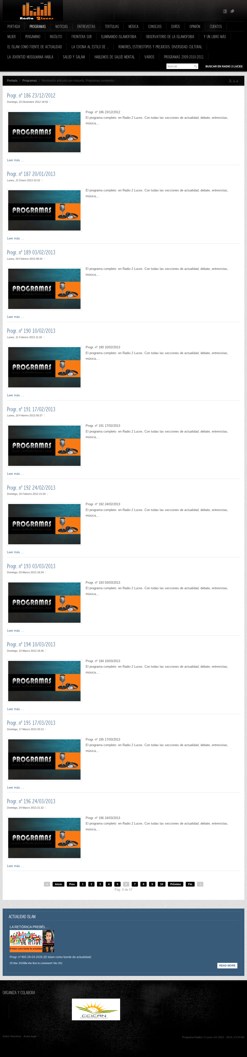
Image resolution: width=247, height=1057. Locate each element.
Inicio (58, 884)
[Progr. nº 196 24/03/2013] (44, 858)
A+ (230, 81)
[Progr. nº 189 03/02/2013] (44, 309)
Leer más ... (15, 160)
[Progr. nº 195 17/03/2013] (44, 780)
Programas (29, 80)
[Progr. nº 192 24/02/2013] (44, 544)
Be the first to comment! (38, 963)
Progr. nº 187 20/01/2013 (31, 173)
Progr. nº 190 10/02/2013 (31, 330)
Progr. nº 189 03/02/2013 (31, 252)
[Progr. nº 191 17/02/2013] (44, 466)
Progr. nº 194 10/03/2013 (31, 644)
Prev (72, 884)
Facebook (225, 11)
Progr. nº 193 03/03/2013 (31, 566)
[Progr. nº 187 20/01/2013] (44, 230)
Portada (12, 80)
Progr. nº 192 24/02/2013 (31, 487)
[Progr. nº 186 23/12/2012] (44, 152)
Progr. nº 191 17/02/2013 (31, 409)
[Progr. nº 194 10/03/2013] (44, 701)
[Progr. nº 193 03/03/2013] (44, 623)
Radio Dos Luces (33, 10)
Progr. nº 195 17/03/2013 (31, 722)
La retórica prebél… (29, 927)
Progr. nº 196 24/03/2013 (31, 801)
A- (238, 81)
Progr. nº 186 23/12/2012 (31, 95)
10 (161, 884)
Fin (190, 884)
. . (146, 1019)
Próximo (175, 884)
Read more (227, 965)
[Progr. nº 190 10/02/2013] (44, 387)
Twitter (232, 11)
